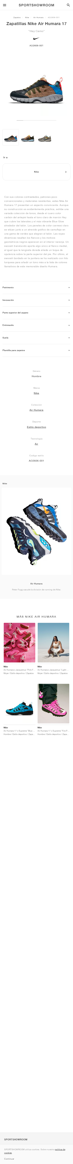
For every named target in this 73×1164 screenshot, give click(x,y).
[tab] (36, 287)
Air (36, 444)
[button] (69, 287)
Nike (27, 17)
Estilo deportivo (36, 427)
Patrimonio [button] (8, 287)
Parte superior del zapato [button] (15, 313)
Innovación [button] (8, 300)
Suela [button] (5, 338)
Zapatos (17, 17)
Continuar (9, 1159)
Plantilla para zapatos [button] (14, 350)
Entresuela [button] (8, 325)
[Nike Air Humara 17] (11, 137)
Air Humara (38, 17)
